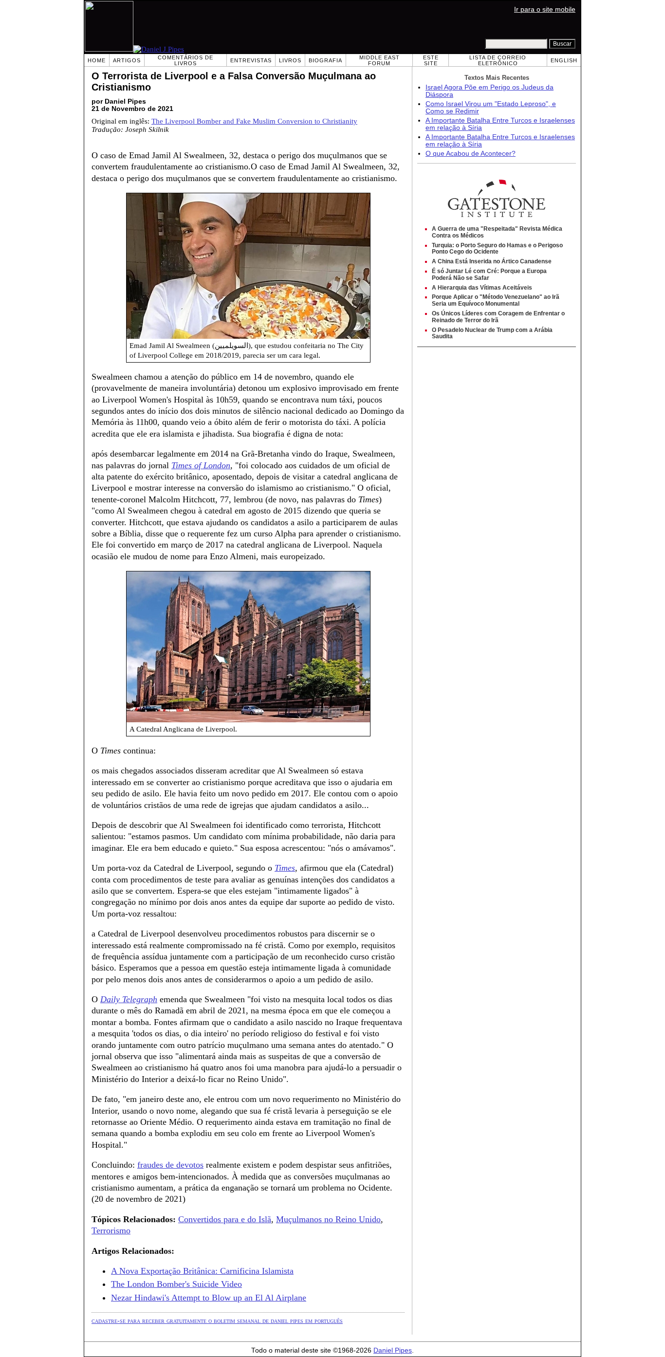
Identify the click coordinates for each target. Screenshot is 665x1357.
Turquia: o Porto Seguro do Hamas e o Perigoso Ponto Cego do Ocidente (497, 249)
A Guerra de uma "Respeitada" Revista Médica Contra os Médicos (497, 232)
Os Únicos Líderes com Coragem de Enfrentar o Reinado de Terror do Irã (498, 317)
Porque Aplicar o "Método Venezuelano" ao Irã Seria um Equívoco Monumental (495, 300)
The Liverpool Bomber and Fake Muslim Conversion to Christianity (254, 121)
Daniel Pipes (392, 1350)
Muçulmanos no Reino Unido (328, 1219)
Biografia (325, 60)
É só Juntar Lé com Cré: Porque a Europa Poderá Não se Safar (489, 274)
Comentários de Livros (185, 60)
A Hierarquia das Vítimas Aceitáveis (482, 287)
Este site (431, 60)
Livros (290, 60)
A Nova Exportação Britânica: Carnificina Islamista (202, 1271)
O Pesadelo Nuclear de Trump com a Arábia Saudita (492, 333)
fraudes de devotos (170, 1165)
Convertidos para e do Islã (224, 1219)
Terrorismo (111, 1230)
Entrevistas (251, 60)
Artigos (127, 60)
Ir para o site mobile (544, 9)
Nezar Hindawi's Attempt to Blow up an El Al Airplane (208, 1297)
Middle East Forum (379, 60)
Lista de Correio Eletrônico (497, 60)
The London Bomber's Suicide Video (176, 1284)
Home (97, 60)
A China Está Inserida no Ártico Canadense (492, 261)
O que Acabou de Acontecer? (470, 153)
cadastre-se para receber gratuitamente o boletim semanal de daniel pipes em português (217, 1320)
